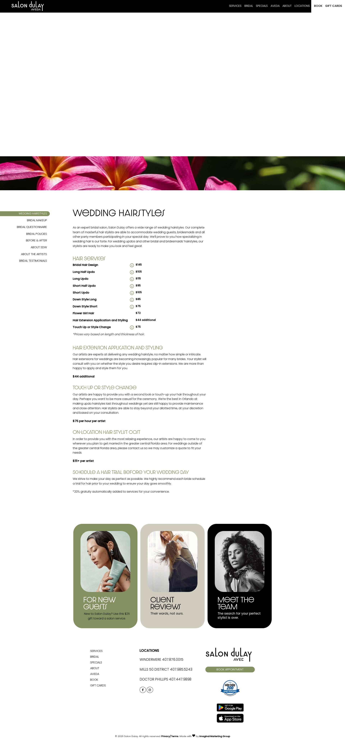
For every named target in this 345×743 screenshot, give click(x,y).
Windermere (150, 660)
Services (235, 6)
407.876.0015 (172, 660)
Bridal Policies (36, 234)
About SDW (39, 247)
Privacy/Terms (169, 736)
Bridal (248, 6)
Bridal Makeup (37, 220)
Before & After (36, 240)
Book (94, 680)
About (287, 6)
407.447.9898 (180, 679)
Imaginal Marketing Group (214, 736)
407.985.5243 (181, 670)
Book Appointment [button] (230, 669)
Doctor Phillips (154, 679)
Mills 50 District (154, 670)
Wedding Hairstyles (33, 213)
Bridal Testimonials (33, 261)
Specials (262, 6)
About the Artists (34, 254)
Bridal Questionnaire (32, 227)
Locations (302, 6)
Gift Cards (333, 6)
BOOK (318, 6)
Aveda (275, 6)
